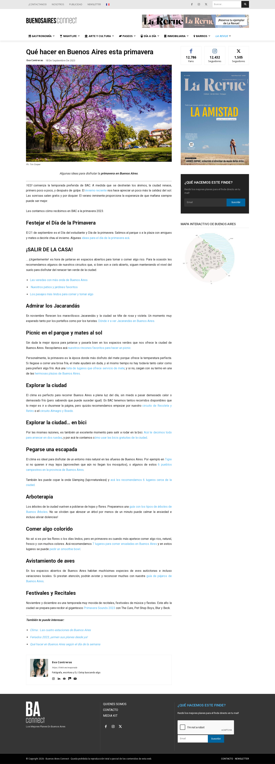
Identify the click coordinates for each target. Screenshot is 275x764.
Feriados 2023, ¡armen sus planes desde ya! (59, 637)
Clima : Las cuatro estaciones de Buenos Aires (60, 630)
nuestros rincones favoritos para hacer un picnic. (99, 348)
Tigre (168, 459)
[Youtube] (75, 678)
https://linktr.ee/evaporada (64, 667)
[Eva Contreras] (39, 670)
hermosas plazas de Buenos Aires (57, 373)
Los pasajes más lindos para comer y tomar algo (61, 294)
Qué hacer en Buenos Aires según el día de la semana (65, 644)
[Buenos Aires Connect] (79, 20)
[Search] (245, 4)
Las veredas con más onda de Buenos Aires (59, 280)
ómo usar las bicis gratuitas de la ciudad (120, 437)
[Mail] (64, 678)
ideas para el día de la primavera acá (105, 238)
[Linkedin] (58, 678)
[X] (206, 4)
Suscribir (235, 202)
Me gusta (191, 49)
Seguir (215, 49)
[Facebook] (191, 4)
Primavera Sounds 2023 (99, 608)
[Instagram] (198, 4)
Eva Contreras (35, 60)
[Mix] (69, 678)
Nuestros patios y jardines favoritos (54, 287)
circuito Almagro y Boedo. (57, 411)
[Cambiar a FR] (108, 4)
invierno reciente (96, 190)
